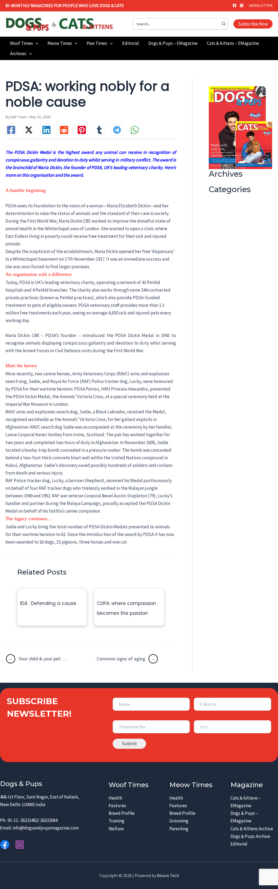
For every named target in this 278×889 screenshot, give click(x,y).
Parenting (178, 829)
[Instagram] (242, 5)
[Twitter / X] (28, 130)
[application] (35, 43)
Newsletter (261, 5)
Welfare (116, 829)
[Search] (224, 23)
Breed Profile (122, 813)
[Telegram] (117, 130)
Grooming (178, 821)
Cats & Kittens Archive (251, 829)
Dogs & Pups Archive (250, 836)
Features (117, 806)
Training (116, 821)
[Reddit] (64, 130)
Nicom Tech (168, 875)
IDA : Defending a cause (48, 603)
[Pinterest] (81, 130)
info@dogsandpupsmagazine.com (45, 828)
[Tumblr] (99, 130)
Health (115, 798)
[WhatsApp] (134, 130)
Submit (129, 744)
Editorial (238, 844)
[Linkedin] (46, 130)
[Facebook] (234, 5)
